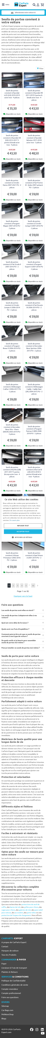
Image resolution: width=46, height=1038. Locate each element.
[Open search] (34, 4)
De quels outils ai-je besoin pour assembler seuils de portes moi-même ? (18, 641)
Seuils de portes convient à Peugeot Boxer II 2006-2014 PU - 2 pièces (12, 347)
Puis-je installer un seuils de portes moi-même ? (20, 648)
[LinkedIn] (43, 1029)
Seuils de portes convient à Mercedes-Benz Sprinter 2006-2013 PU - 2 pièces (34, 347)
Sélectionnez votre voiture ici (25, 12)
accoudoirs (19, 912)
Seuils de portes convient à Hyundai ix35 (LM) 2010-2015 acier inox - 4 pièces (12, 94)
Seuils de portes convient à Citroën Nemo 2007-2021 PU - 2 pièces (12, 183)
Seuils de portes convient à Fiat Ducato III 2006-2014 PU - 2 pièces (34, 306)
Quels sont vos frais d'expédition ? (15, 629)
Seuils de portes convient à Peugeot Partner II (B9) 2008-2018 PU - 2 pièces (34, 430)
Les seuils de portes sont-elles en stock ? (17, 610)
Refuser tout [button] (23, 526)
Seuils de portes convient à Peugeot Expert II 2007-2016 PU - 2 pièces (34, 265)
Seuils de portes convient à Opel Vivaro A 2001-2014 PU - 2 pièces (34, 556)
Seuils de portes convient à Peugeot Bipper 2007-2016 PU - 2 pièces (12, 224)
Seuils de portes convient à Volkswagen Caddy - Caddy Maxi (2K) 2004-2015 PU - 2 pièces (34, 389)
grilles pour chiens (31, 907)
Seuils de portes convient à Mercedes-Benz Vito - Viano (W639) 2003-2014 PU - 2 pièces (12, 429)
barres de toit (15, 907)
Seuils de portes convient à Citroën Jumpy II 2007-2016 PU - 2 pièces (34, 224)
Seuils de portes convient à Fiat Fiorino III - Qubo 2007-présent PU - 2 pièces (34, 183)
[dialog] (23, 519)
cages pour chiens (8, 910)
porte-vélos (31, 912)
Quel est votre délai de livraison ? (14, 623)
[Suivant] (37, 585)
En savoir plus (15, 520)
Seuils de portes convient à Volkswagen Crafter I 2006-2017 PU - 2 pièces (12, 388)
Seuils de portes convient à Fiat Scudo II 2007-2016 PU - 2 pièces (12, 265)
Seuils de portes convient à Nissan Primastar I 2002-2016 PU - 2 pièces (11, 556)
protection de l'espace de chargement (16, 915)
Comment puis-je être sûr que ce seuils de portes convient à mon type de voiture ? (20, 635)
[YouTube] (43, 1033)
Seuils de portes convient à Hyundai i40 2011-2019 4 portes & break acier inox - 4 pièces (34, 95)
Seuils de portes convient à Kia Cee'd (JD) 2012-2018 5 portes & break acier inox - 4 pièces (34, 472)
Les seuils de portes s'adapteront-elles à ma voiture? (19, 616)
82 (33, 585)
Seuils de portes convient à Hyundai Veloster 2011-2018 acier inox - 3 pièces (34, 139)
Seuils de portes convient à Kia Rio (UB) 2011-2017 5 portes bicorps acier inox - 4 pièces (12, 472)
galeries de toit (25, 910)
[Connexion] (38, 4)
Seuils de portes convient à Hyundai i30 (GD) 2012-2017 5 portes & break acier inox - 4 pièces (12, 140)
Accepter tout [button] (23, 532)
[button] (23, 537)
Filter (41, 68)
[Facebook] (32, 1029)
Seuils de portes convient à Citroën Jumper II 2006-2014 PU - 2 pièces (12, 306)
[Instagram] (37, 1029)
